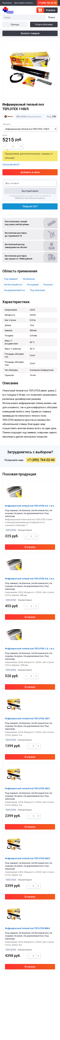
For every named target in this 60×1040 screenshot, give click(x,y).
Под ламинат (11, 279)
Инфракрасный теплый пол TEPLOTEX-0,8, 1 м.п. (30, 578)
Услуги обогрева (44, 24)
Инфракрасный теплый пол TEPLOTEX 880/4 (27, 928)
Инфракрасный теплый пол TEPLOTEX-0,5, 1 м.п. (30, 506)
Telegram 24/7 (30, 206)
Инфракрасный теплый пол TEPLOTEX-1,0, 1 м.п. (30, 648)
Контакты (7, 3)
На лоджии (33, 284)
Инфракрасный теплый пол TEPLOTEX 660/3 (27, 858)
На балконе (29, 279)
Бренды (15, 24)
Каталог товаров (30, 33)
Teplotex (20, 116)
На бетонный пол (13, 284)
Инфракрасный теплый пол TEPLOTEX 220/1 (27, 718)
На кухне (48, 284)
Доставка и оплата (23, 3)
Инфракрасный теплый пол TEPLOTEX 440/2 (27, 788)
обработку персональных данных (30, 198)
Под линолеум (37, 290)
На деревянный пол (14, 290)
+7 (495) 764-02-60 (47, 3)
